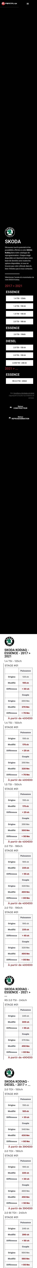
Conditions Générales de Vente (23, 393)
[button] (27, 3)
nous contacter (26, 269)
